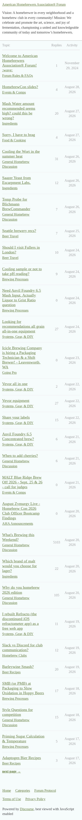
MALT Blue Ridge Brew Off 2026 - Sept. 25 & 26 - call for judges (22, 482)
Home (6, 790)
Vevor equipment (15, 400)
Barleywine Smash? (18, 666)
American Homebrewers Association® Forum (34, 4)
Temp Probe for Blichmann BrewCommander (16, 204)
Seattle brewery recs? (19, 230)
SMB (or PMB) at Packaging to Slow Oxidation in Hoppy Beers (23, 688)
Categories (22, 790)
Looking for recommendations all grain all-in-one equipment (23, 326)
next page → (11, 771)
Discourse (27, 809)
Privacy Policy (35, 799)
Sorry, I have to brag (18, 134)
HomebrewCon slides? (20, 87)
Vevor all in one (15, 384)
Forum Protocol (45, 790)
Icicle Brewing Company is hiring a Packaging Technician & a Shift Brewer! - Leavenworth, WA (22, 357)
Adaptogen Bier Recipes (21, 758)
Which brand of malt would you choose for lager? (19, 566)
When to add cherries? (20, 455)
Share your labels (16, 417)
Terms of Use (11, 799)
